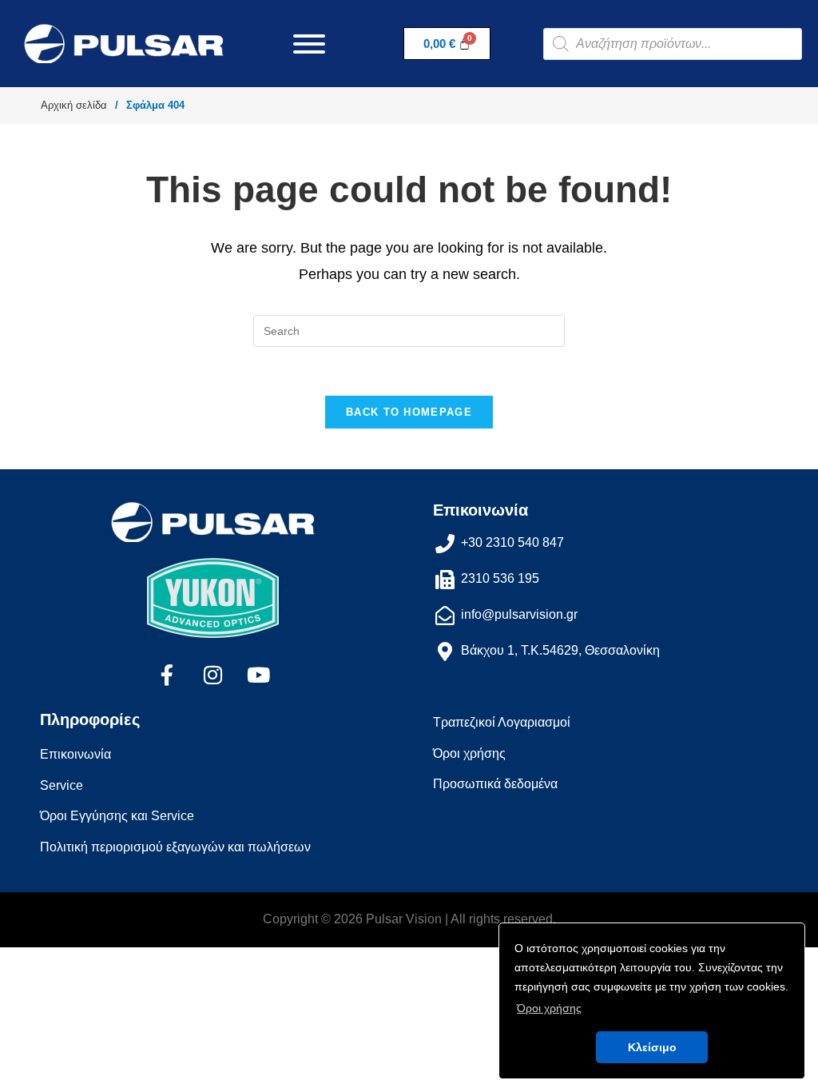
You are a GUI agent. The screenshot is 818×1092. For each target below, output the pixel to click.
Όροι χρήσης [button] (549, 1008)
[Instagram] (212, 674)
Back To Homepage (409, 412)
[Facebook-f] (167, 674)
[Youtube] (258, 674)
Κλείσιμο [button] (652, 1047)
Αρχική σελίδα (74, 105)
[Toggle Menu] (309, 44)
